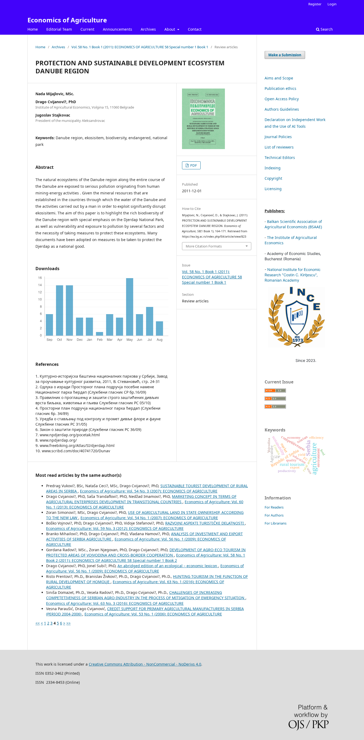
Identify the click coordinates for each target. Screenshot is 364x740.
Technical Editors (280, 157)
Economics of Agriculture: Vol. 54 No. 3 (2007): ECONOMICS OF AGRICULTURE (148, 491)
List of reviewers (279, 147)
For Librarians (275, 523)
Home (32, 29)
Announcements (117, 29)
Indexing (273, 167)
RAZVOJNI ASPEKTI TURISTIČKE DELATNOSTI (205, 523)
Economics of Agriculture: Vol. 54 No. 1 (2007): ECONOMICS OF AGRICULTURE (149, 517)
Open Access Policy (282, 98)
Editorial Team (59, 29)
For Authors (274, 515)
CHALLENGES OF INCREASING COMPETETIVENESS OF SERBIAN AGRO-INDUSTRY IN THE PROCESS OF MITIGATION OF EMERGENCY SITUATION (145, 595)
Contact (194, 29)
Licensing (273, 188)
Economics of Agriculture (67, 19)
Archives (148, 29)
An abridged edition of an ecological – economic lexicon (168, 565)
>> (68, 623)
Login (332, 4)
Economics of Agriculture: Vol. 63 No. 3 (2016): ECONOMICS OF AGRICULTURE (115, 603)
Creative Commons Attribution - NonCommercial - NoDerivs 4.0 (145, 664)
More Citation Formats (204, 246)
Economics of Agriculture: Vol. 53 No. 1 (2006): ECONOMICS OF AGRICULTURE (153, 614)
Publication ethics (280, 88)
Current (87, 29)
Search (326, 29)
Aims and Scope (279, 78)
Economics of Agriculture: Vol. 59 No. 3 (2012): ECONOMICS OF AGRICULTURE (115, 528)
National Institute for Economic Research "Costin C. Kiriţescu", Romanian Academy (293, 274)
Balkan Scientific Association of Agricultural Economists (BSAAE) (293, 224)
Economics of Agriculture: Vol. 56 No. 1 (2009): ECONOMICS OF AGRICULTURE (145, 568)
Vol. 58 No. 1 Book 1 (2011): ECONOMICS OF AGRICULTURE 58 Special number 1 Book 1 (139, 47)
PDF (193, 165)
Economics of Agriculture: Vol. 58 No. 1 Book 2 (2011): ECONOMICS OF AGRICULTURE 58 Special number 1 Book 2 (145, 558)
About (170, 29)
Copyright (273, 178)
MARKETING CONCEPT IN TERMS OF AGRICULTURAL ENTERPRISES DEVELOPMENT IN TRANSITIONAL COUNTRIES (141, 499)
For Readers (274, 507)
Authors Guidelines (282, 109)
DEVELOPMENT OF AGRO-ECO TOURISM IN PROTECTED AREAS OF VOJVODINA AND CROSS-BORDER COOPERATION (146, 552)
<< (37, 623)
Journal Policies (278, 136)
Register (314, 4)
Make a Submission (284, 55)
